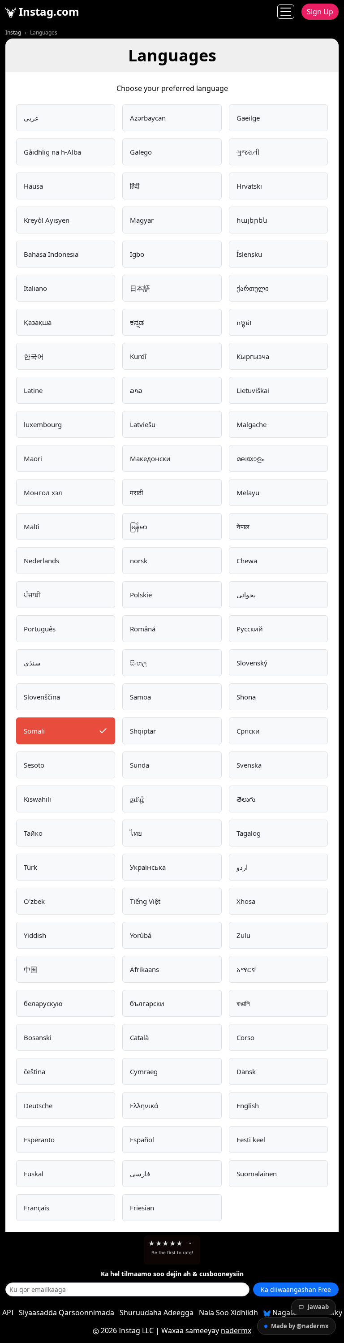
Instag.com (47, 11)
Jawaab (318, 1307)
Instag (13, 32)
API (7, 1312)
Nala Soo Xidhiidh (228, 1312)
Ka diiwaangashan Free (296, 1289)
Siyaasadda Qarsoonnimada (66, 1312)
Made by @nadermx (300, 1326)
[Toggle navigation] (285, 11)
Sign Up (320, 12)
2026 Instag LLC (127, 1330)
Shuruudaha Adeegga (157, 1312)
